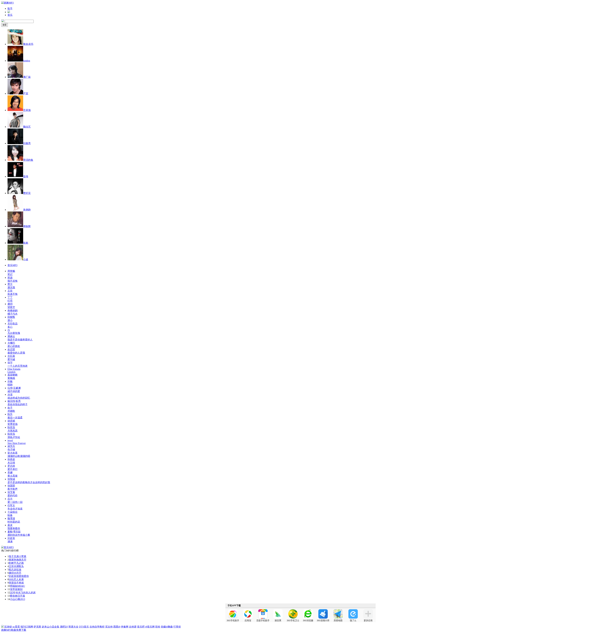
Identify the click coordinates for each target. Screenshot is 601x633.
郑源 (10, 277)
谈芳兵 (11, 446)
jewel (10, 440)
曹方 (10, 284)
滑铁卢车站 (14, 437)
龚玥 (10, 304)
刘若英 (11, 538)
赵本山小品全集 (50, 626)
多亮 (18, 401)
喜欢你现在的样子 (18, 404)
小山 (12, 599)
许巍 (10, 381)
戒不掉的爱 (14, 391)
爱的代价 (13, 495)
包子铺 (11, 449)
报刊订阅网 (27, 626)
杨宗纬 (11, 401)
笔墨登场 (13, 424)
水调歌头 (19, 566)
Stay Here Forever (17, 443)
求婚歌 (11, 411)
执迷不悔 (13, 294)
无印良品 (13, 323)
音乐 (10, 15)
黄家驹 (12, 559)
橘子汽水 (13, 313)
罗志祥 (11, 466)
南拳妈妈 (13, 310)
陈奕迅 (11, 427)
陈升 (10, 414)
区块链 (8, 626)
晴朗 (10, 384)
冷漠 (10, 394)
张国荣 (11, 485)
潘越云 (11, 336)
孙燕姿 (11, 459)
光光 (18, 592)
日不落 (21, 595)
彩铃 (157, 626)
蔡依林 (14, 595)
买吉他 (109, 626)
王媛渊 (17, 388)
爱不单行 (13, 469)
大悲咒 (17, 572)
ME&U (21, 586)
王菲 (10, 290)
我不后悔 (13, 281)
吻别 (20, 589)
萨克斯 (37, 626)
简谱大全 (73, 626)
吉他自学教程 (97, 626)
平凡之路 (19, 563)
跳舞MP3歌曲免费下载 (13, 630)
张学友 (14, 589)
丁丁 (10, 297)
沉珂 (12, 592)
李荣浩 (12, 582)
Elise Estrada (14, 369)
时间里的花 (14, 521)
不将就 (20, 582)
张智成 (11, 479)
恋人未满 (19, 579)
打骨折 (177, 626)
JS (9, 330)
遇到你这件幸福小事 (19, 535)
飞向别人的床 (28, 592)
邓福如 (14, 586)
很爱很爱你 (22, 576)
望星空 (11, 307)
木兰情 (11, 462)
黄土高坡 (13, 475)
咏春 (10, 515)
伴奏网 (124, 626)
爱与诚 (11, 359)
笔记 (10, 274)
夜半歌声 (13, 489)
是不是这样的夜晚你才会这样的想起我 (29, 482)
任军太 (11, 505)
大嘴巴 (11, 343)
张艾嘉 (11, 492)
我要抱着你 (14, 528)
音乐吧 (141, 626)
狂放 (18, 569)
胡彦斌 (11, 420)
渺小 (10, 320)
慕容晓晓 (13, 374)
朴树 (11, 563)
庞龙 (10, 525)
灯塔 (10, 300)
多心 (10, 327)
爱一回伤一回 (15, 502)
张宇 (10, 362)
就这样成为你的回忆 (19, 397)
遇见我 (11, 287)
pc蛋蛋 (16, 626)
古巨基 (11, 356)
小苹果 (22, 556)
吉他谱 (132, 626)
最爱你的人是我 (16, 352)
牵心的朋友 (14, 346)
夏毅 (10, 531)
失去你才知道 (15, 508)
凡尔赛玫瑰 (14, 333)
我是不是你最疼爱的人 (20, 339)
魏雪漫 (11, 518)
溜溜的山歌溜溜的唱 (19, 456)
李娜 (10, 472)
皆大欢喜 (13, 452)
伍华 (10, 388)
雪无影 (17, 531)
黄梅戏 (11, 378)
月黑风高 (13, 430)
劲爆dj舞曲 (167, 626)
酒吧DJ (64, 626)
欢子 (10, 407)
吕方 (10, 498)
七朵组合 (13, 512)
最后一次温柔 (15, 417)
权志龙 (12, 569)
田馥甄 (11, 317)
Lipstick (11, 372)
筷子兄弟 (14, 556)
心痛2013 (20, 599)
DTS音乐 (84, 626)
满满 (10, 541)
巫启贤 (11, 349)
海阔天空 (21, 559)
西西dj (116, 626)
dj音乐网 (150, 626)
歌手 (10, 8)
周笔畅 (11, 271)
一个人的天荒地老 (18, 366)
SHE (11, 579)
